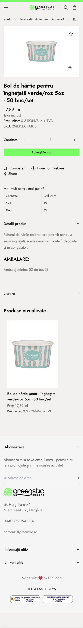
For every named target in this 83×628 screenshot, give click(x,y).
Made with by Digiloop (41, 578)
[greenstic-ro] (41, 7)
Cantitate (11, 139)
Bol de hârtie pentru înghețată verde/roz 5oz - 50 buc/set (31, 396)
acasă (7, 19)
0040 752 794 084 (19, 521)
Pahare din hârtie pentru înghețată (42, 19)
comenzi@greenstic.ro (20, 532)
